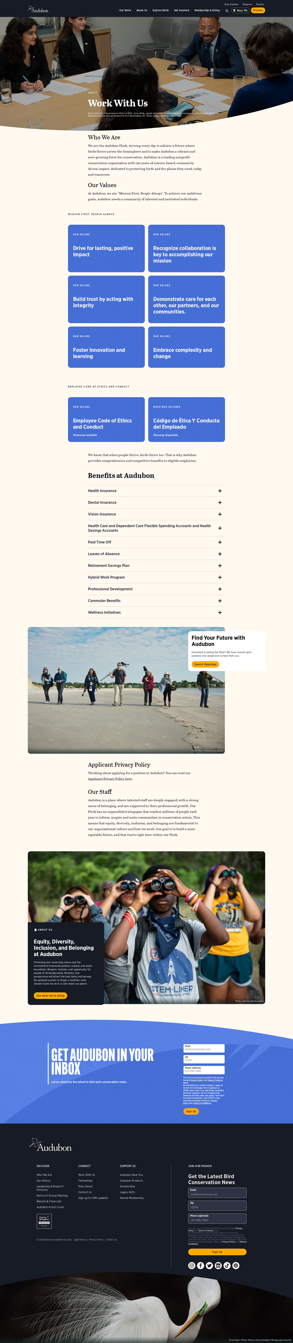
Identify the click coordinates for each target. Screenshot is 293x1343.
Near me (242, 10)
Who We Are (44, 1175)
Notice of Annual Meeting (52, 1195)
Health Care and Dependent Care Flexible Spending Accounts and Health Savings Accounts (149, 528)
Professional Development (110, 589)
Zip (186, 1057)
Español (260, 4)
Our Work (125, 10)
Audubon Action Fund (50, 1207)
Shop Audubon (231, 4)
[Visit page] (126, 690)
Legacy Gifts (127, 1192)
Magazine (247, 4)
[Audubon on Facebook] (200, 1265)
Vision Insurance (102, 514)
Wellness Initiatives (104, 612)
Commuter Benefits (104, 600)
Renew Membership (132, 1198)
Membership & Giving (207, 10)
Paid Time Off (99, 542)
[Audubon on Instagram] (191, 1265)
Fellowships (85, 1180)
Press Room (85, 1186)
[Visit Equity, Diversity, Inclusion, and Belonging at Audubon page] (146, 927)
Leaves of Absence (104, 553)
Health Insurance (102, 490)
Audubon (38, 9)
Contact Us (85, 1192)
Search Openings (205, 664)
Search (227, 10)
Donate (258, 10)
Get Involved (181, 10)
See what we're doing (50, 995)
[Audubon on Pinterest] (235, 1265)
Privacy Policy (196, 1080)
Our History (44, 1180)
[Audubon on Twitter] (209, 1265)
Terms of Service (215, 1080)
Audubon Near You (131, 1175)
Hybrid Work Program (106, 577)
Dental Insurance (102, 502)
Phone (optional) (193, 1068)
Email (187, 1046)
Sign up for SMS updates (93, 1198)
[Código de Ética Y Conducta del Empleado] (186, 419)
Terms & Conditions (202, 1103)
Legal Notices (80, 1239)
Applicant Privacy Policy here (110, 778)
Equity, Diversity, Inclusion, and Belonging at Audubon (64, 947)
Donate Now (127, 1186)
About (92, 92)
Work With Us (86, 1175)
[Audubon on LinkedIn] (218, 1265)
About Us (141, 10)
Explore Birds (161, 10)
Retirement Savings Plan (109, 565)
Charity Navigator (44, 1221)
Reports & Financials (49, 1201)
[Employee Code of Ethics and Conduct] (106, 419)
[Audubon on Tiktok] (227, 1265)
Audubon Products (131, 1180)
